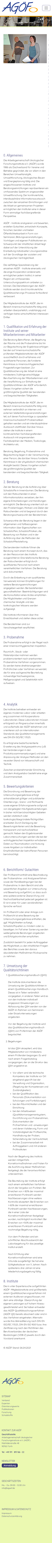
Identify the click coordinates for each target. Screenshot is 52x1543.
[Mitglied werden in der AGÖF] (21, 22)
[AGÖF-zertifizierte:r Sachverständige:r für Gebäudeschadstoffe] (26, 22)
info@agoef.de (8, 1488)
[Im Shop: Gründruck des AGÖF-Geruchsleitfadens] (31, 22)
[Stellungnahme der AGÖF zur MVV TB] (36, 22)
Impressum (7, 1513)
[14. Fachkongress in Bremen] (15, 22)
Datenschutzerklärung (12, 1516)
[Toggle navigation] (46, 8)
